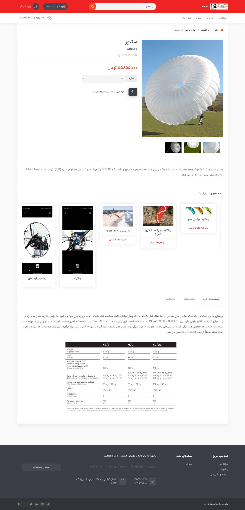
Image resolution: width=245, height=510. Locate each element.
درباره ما (187, 18)
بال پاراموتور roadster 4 (122, 231)
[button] (55, 6)
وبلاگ (198, 18)
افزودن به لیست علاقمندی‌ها (107, 92)
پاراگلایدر (222, 18)
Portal (206, 504)
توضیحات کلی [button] (211, 299)
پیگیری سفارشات (41, 467)
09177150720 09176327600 (33, 18)
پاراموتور (210, 18)
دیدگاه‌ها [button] (170, 299)
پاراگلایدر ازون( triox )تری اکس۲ (163, 232)
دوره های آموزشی (219, 475)
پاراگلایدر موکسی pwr (203, 219)
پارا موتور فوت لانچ (42, 278)
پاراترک (82, 278)
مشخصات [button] (189, 299)
